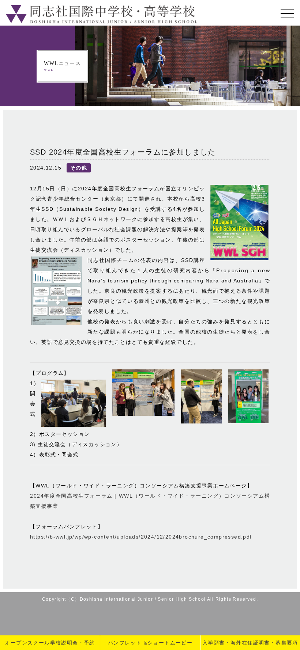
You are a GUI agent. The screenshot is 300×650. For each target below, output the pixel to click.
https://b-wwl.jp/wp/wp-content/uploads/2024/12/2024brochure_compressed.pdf (141, 537)
